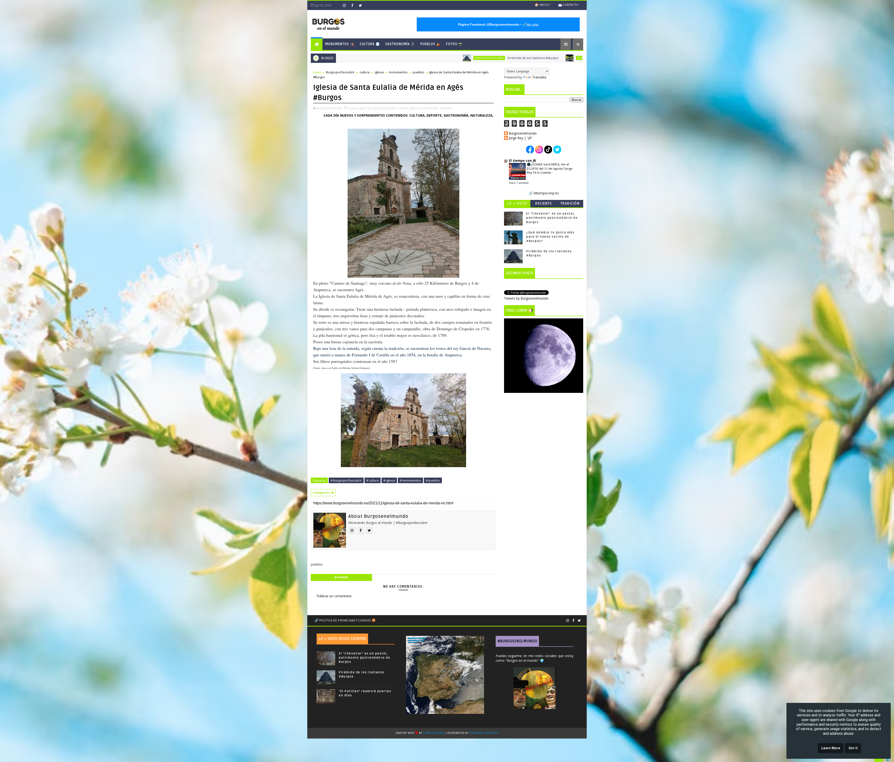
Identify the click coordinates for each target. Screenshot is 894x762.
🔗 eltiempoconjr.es (544, 193)
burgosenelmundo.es (445, 115)
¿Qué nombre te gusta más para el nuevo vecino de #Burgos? (550, 237)
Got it (853, 748)
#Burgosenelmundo (517, 641)
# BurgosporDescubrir (346, 480)
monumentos (398, 72)
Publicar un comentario (334, 596)
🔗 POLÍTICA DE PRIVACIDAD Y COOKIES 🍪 (345, 620)
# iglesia (389, 480)
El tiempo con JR (522, 160)
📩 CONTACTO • (568, 5)
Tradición (570, 204)
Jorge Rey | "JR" (521, 138)
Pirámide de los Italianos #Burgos (421, 58)
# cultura (372, 480)
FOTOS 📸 (454, 44)
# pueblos (433, 480)
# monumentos (410, 480)
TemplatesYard (434, 733)
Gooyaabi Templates (484, 733)
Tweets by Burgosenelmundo (526, 298)
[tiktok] (335, 5)
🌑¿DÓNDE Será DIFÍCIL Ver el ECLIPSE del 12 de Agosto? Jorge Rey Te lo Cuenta (549, 168)
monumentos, (430, 108)
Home (317, 72)
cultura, (403, 108)
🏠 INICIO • (543, 5)
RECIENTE (543, 204)
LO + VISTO (517, 204)
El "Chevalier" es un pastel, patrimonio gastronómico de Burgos (552, 218)
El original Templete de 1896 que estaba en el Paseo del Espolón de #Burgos (556, 58)
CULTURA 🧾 (370, 44)
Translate (539, 77)
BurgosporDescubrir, (383, 108)
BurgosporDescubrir (378, 58)
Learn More (830, 748)
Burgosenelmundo (523, 133)
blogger (341, 577)
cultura (364, 72)
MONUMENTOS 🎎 (339, 44)
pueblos (418, 72)
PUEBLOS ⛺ (430, 44)
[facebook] (352, 5)
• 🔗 (498, 24)
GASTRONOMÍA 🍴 (400, 44)
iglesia (379, 72)
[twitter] (360, 5)
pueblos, (446, 108)
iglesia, (414, 108)
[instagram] (344, 5)
